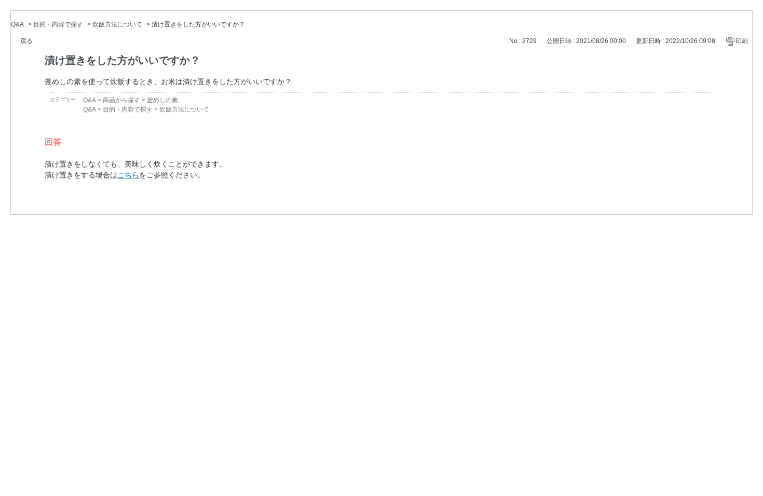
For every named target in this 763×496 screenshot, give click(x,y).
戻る (26, 41)
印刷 (741, 41)
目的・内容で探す (58, 24)
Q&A (17, 24)
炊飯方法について (117, 24)
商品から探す (121, 100)
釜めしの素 (162, 100)
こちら (128, 175)
